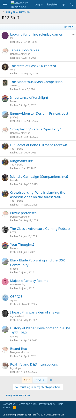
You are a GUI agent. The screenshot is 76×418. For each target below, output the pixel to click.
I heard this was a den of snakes (35, 312)
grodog (14, 117)
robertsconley (17, 284)
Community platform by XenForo (34, 414)
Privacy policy (47, 404)
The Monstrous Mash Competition (36, 81)
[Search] (71, 4)
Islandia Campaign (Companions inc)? (39, 176)
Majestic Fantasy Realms (29, 280)
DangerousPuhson (20, 54)
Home (6, 407)
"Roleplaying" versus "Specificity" (35, 129)
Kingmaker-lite (21, 160)
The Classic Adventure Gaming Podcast (40, 228)
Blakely (14, 180)
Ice (11, 38)
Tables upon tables (24, 50)
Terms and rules (27, 404)
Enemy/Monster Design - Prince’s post (39, 113)
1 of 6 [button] (27, 380)
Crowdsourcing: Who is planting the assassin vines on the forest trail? (37, 194)
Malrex (14, 101)
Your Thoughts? (22, 244)
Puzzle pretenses (23, 213)
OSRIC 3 (16, 296)
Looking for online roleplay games (36, 34)
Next (39, 380)
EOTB (13, 232)
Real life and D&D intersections (34, 364)
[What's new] (63, 4)
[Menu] (5, 4)
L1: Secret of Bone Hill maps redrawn (38, 145)
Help (60, 404)
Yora (12, 69)
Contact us (9, 404)
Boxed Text (18, 348)
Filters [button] (67, 27)
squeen (14, 300)
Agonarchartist (18, 316)
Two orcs (15, 85)
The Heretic (16, 148)
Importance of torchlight (29, 97)
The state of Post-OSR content (33, 66)
